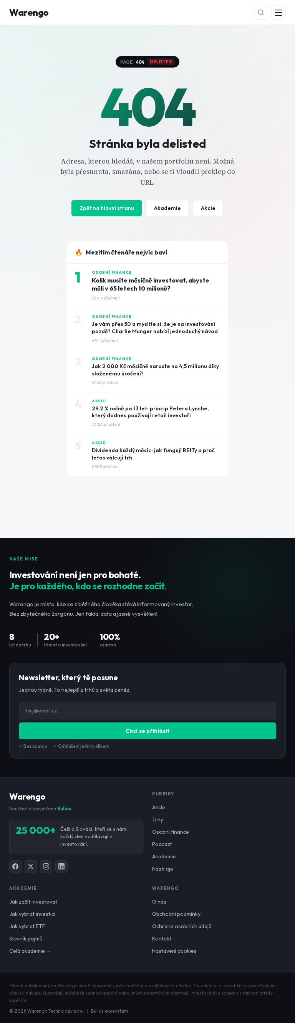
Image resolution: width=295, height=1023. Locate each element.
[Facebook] (15, 866)
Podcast (162, 844)
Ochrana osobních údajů (181, 926)
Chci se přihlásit (147, 730)
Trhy (157, 819)
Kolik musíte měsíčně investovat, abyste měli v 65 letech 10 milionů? (150, 284)
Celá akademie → (30, 950)
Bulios (64, 808)
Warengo (29, 12)
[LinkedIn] (61, 866)
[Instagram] (46, 866)
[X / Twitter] (31, 866)
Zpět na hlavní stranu (107, 208)
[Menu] (278, 12)
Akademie (167, 208)
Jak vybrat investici (32, 914)
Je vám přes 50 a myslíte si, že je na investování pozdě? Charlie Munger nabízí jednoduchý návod (155, 328)
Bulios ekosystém (109, 1011)
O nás (159, 901)
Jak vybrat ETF (27, 926)
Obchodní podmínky (176, 914)
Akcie (208, 208)
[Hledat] (261, 12)
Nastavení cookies (174, 950)
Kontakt (161, 938)
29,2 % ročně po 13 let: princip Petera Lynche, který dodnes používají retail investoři (150, 412)
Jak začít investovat (33, 901)
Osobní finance (170, 831)
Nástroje (162, 868)
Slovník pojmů (25, 938)
